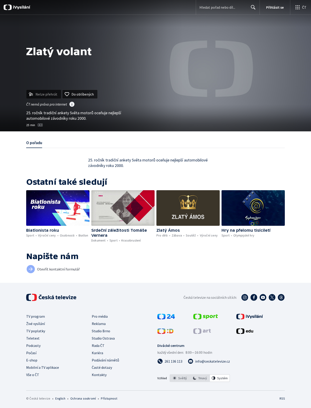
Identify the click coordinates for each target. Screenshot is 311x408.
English (60, 398)
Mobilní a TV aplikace (42, 367)
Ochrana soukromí (83, 398)
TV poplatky (35, 331)
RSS (282, 398)
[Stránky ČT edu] (244, 332)
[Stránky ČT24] (166, 318)
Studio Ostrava (103, 338)
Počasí (31, 353)
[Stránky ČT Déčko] (165, 332)
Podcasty (33, 345)
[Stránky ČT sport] (205, 318)
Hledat (253, 7)
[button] (57, 208)
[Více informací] (72, 104)
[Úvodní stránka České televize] (51, 297)
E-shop (31, 360)
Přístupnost (109, 398)
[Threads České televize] (281, 297)
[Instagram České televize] (244, 297)
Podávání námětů (105, 360)
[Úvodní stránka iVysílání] (21, 7)
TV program (35, 316)
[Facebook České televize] (253, 297)
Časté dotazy (102, 367)
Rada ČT (98, 345)
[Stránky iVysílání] (249, 318)
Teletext (33, 338)
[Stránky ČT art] (202, 332)
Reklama (99, 323)
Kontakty (99, 374)
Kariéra (97, 353)
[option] (180, 378)
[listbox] (200, 378)
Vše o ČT (32, 374)
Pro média (100, 316)
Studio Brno (101, 331)
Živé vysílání (35, 323)
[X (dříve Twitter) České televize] (272, 297)
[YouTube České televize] (263, 297)
